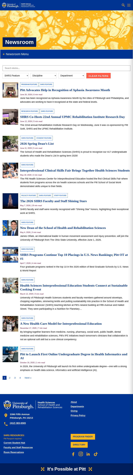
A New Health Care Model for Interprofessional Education (61, 323)
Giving (74, 411)
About (74, 402)
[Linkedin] (88, 454)
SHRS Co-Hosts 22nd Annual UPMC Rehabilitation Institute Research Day (72, 117)
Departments (77, 406)
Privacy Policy (78, 415)
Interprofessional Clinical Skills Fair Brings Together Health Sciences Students (75, 170)
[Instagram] (80, 454)
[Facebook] (73, 454)
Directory (79, 445)
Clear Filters (98, 76)
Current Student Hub (14, 443)
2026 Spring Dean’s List (37, 143)
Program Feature (29, 84)
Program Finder (83, 437)
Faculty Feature (28, 195)
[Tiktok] (95, 454)
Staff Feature (60, 195)
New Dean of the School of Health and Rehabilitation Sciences (63, 228)
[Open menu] (129, 5)
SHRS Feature (46, 84)
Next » (28, 377)
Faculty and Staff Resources (18, 447)
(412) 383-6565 (18, 423)
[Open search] (123, 5)
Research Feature (29, 111)
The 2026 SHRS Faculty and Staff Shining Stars (53, 201)
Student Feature (43, 138)
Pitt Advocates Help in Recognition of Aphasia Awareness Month (65, 90)
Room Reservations (14, 452)
